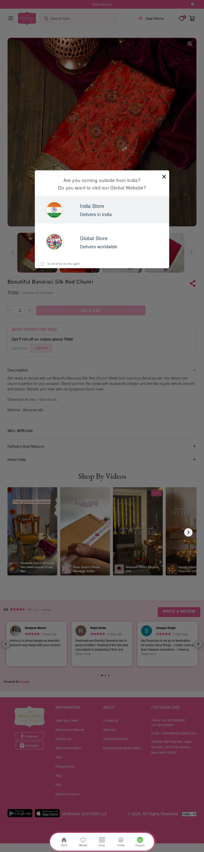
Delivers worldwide (98, 246)
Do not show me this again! (63, 263)
